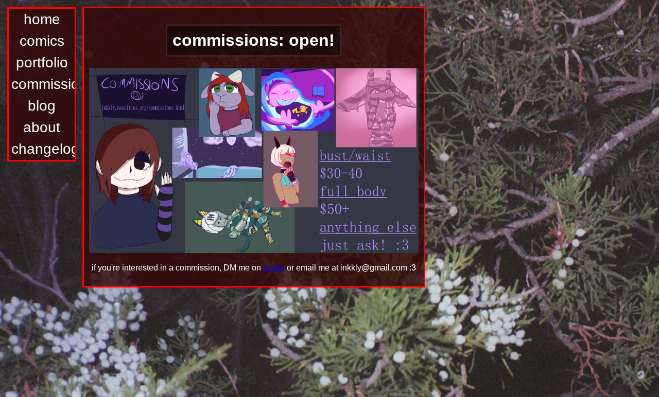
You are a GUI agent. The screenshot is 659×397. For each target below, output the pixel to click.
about (41, 127)
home (42, 19)
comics (42, 41)
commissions (43, 84)
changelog (43, 149)
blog (42, 106)
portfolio (42, 62)
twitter (274, 267)
